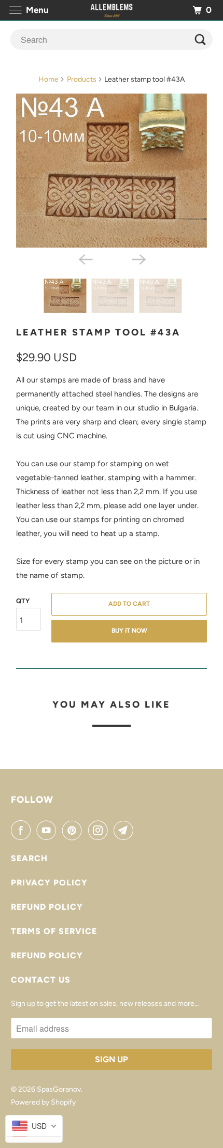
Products (81, 79)
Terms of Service (54, 931)
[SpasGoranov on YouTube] (48, 830)
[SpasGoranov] (112, 10)
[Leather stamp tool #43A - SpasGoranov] (111, 171)
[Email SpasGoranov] (125, 830)
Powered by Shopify (43, 1102)
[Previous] (84, 259)
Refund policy (47, 907)
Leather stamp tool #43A (98, 332)
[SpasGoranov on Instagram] (100, 830)
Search (29, 858)
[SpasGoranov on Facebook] (23, 830)
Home (48, 79)
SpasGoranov (59, 1089)
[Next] (138, 259)
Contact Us (41, 980)
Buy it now (129, 630)
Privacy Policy (49, 882)
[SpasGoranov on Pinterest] (74, 830)
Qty (23, 601)
